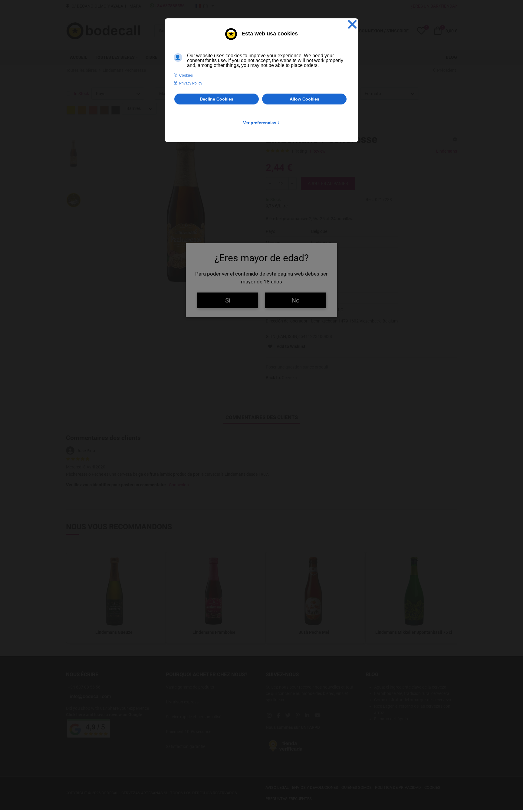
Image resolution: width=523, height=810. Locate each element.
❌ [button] (352, 24)
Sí (227, 300)
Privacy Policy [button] (190, 83)
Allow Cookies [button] (304, 99)
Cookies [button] (186, 75)
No (295, 300)
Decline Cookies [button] (216, 99)
